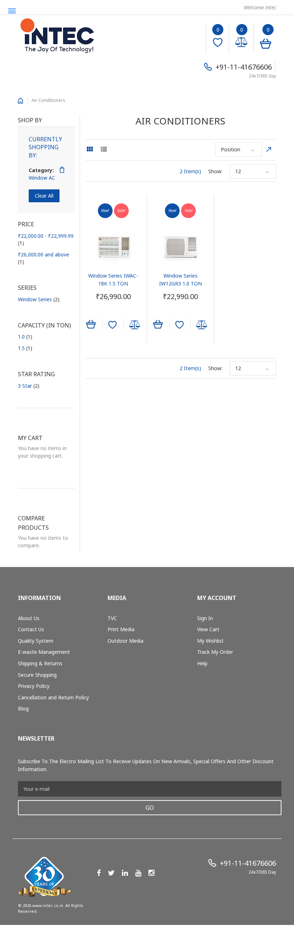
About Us (28, 618)
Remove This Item (62, 170)
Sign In (205, 618)
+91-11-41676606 (243, 67)
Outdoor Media (125, 640)
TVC (112, 618)
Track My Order (215, 651)
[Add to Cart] (91, 323)
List (103, 149)
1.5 (25, 348)
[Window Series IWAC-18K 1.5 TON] (113, 247)
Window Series (39, 299)
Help (202, 663)
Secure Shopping (37, 674)
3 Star (28, 385)
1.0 (25, 336)
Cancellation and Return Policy (53, 697)
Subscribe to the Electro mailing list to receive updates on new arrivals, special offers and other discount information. (146, 765)
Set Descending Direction (269, 149)
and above (43, 258)
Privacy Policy (33, 685)
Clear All (44, 195)
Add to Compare (135, 325)
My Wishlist (210, 640)
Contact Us (31, 629)
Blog (23, 708)
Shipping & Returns (40, 663)
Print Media (121, 629)
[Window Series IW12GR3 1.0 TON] (180, 247)
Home (20, 100)
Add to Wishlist (112, 325)
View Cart (208, 629)
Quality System (35, 640)
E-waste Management (44, 651)
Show (214, 171)
